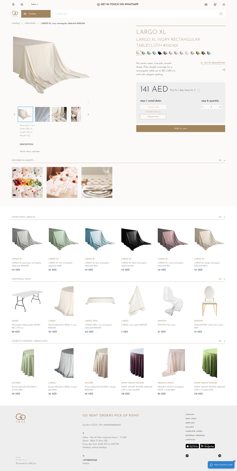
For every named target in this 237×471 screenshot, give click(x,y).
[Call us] (83, 456)
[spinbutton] (211, 107)
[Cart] (206, 4)
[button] (13, 4)
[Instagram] (187, 455)
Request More (153, 117)
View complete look (24, 201)
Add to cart (180, 128)
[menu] (223, 4)
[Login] (215, 4)
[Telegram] (219, 455)
